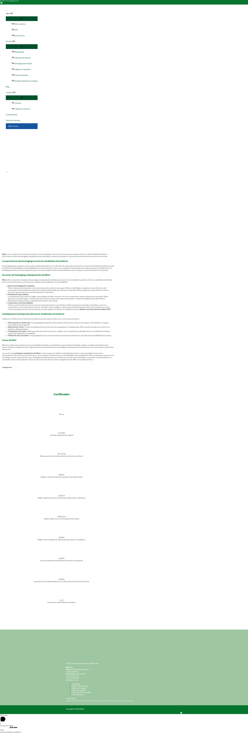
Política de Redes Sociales (81, 692)
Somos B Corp (19, 35)
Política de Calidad (78, 690)
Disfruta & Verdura (13, 120)
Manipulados (19, 52)
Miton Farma (13, 126)
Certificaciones (11, 114)
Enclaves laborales (21, 75)
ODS (16, 30)
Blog (7, 87)
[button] (58, 370)
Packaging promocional (23, 63)
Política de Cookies (79, 688)
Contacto (9, 92)
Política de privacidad (80, 686)
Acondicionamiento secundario (26, 81)
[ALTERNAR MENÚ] (22, 18)
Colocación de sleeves (22, 58)
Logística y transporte (22, 69)
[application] (11, 13)
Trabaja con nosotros (22, 109)
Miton (8, 13)
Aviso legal (76, 684)
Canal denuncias (78, 694)
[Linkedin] (1, 3)
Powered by (4, 728)
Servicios (9, 41)
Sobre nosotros (20, 24)
